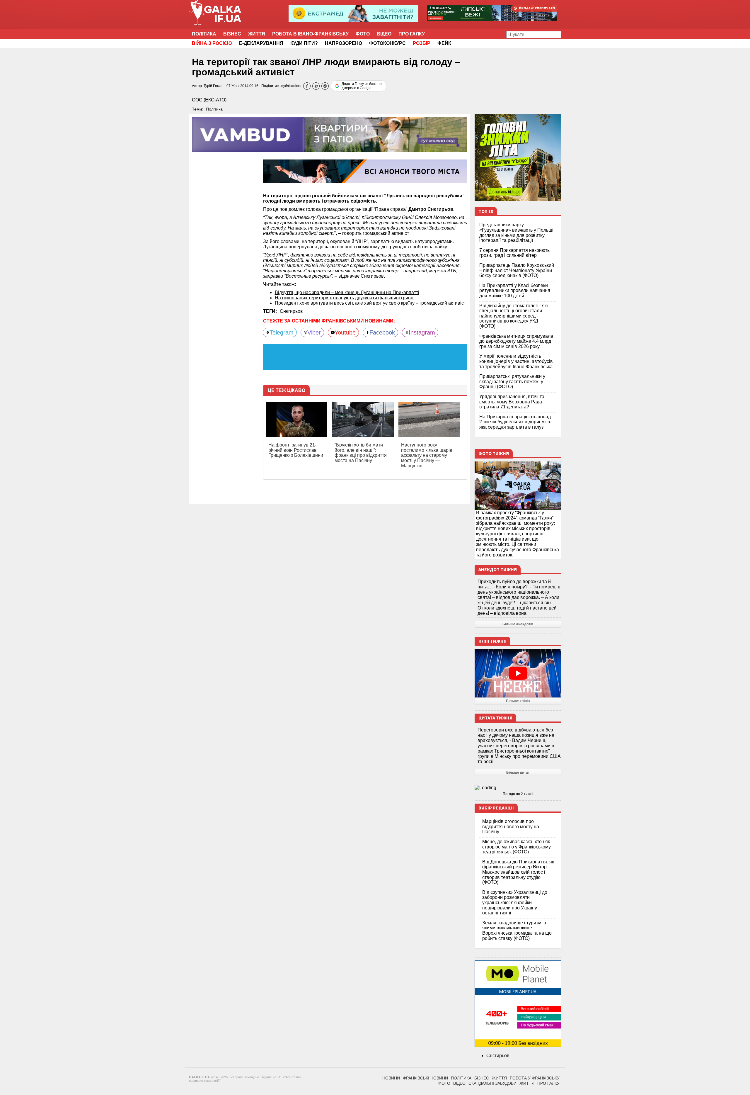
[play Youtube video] (518, 673)
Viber (314, 332)
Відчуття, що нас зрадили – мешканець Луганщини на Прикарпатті (347, 292)
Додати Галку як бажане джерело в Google (362, 86)
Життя (256, 33)
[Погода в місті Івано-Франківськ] (518, 787)
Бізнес (232, 33)
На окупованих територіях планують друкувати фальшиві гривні (345, 297)
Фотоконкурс (387, 43)
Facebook (382, 332)
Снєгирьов (291, 311)
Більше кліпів (518, 701)
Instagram (422, 332)
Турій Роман (214, 86)
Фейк (444, 43)
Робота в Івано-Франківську (310, 33)
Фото (363, 33)
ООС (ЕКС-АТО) (209, 99)
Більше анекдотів (517, 624)
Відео (384, 33)
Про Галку (411, 33)
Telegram (282, 332)
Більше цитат (518, 772)
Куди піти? (304, 43)
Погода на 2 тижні (518, 794)
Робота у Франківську (535, 1078)
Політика (204, 33)
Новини (391, 1078)
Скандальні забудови (492, 1083)
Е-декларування (261, 43)
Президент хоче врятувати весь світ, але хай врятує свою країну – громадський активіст (370, 303)
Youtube (345, 332)
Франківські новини (425, 1078)
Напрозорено (343, 43)
